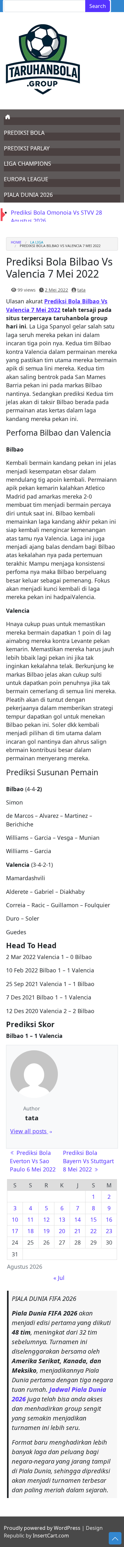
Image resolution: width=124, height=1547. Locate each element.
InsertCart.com (51, 1535)
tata (81, 290)
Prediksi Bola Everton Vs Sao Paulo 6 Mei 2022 (33, 1161)
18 (30, 1231)
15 (93, 1219)
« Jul (59, 1277)
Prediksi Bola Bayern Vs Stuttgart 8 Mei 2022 (88, 1161)
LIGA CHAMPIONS (27, 163)
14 (77, 1219)
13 (62, 1219)
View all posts (29, 1131)
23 (109, 1231)
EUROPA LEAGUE (26, 179)
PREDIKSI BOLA (24, 132)
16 (109, 1219)
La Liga (36, 242)
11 (30, 1219)
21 (77, 1231)
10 (15, 1219)
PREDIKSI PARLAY (27, 148)
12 (46, 1219)
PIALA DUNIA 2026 (28, 194)
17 (15, 1231)
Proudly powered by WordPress (42, 1527)
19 (46, 1231)
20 (62, 1231)
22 (93, 1231)
